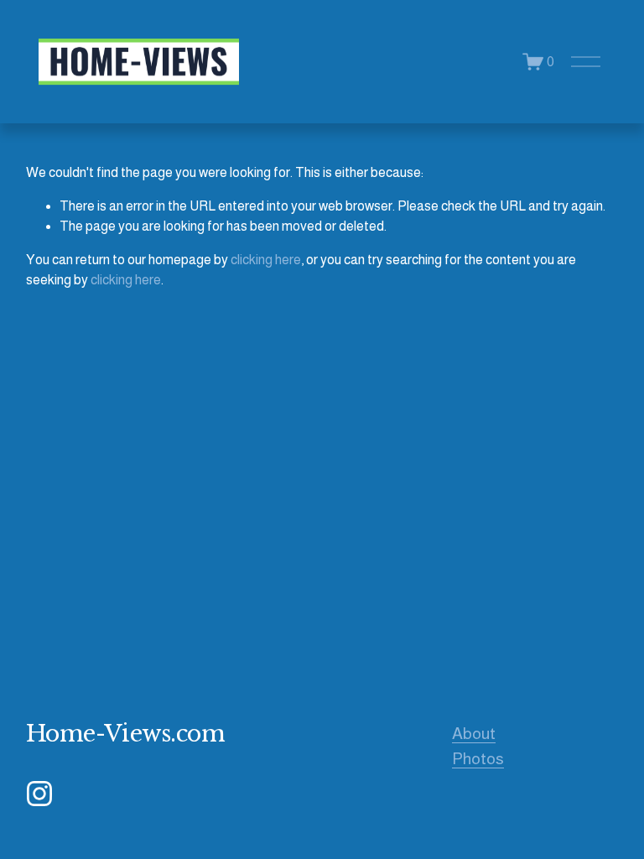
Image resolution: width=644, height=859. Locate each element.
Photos (478, 758)
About (474, 733)
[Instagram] (39, 793)
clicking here (266, 259)
